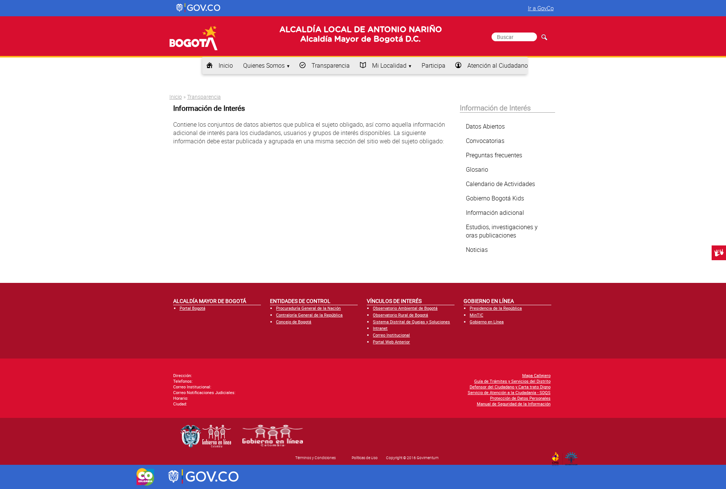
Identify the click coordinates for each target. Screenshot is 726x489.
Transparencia (331, 65)
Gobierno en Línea (487, 321)
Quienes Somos (264, 65)
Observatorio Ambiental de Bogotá (405, 308)
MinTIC (476, 315)
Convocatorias (485, 141)
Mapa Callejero (536, 375)
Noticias (477, 249)
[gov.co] (198, 8)
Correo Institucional (391, 335)
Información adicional (495, 212)
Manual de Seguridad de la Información (514, 404)
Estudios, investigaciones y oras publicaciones (502, 231)
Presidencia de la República (496, 308)
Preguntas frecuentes (494, 155)
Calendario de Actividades (500, 184)
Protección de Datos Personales (520, 398)
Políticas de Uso (365, 457)
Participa (433, 65)
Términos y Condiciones (315, 457)
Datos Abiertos (485, 126)
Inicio (226, 65)
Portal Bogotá (192, 308)
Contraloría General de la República (309, 315)
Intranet (380, 328)
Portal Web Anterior (391, 342)
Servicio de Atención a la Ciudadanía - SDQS (509, 392)
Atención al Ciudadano (497, 65)
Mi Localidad (389, 65)
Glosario (477, 169)
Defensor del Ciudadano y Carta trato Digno (510, 387)
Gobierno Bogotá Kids (495, 198)
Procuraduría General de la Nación (308, 308)
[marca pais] (145, 477)
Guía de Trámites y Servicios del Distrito (512, 381)
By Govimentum (573, 456)
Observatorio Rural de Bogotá (400, 315)
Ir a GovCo (541, 8)
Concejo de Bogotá (293, 321)
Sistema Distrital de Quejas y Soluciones (411, 321)
